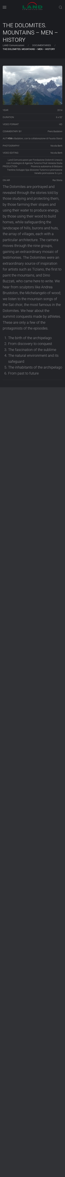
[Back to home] (32, 7)
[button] (4, 7)
